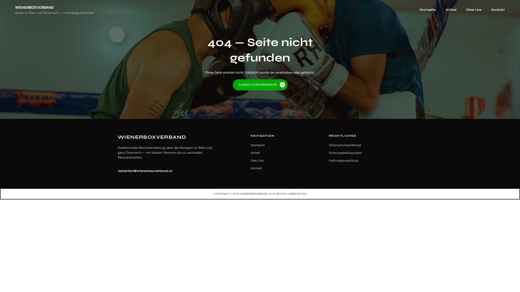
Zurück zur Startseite (257, 85)
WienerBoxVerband (34, 7)
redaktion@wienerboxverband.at (145, 171)
